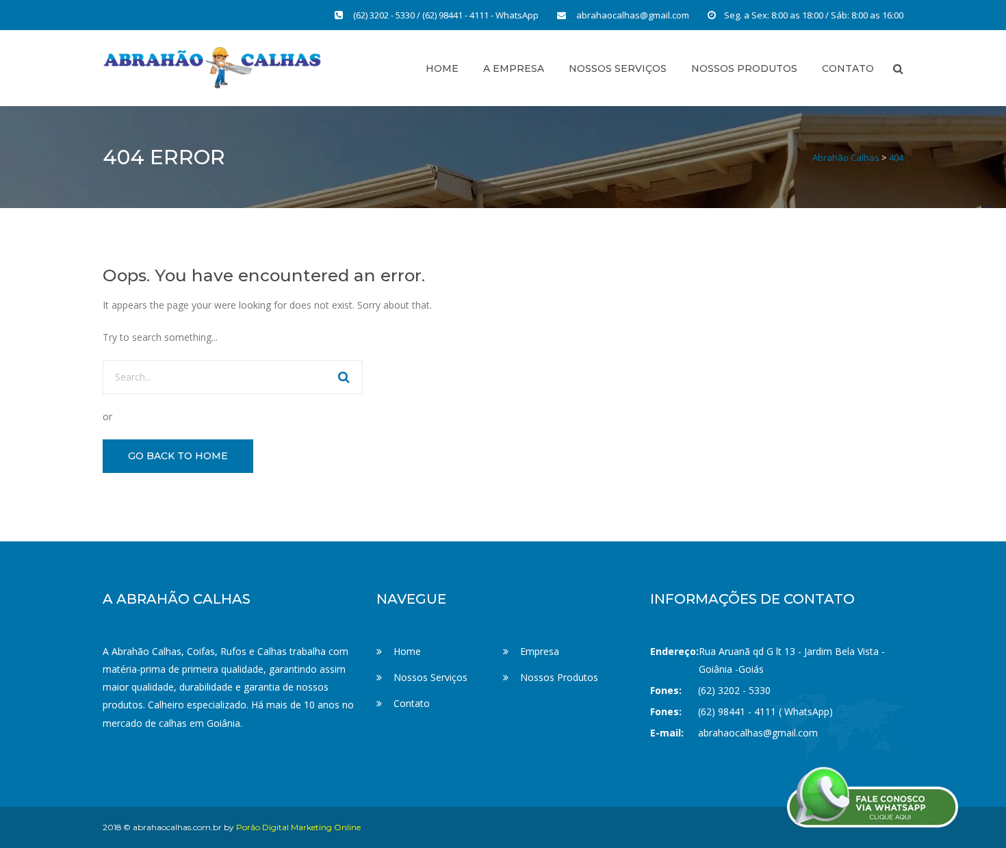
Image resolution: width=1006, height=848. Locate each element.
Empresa (539, 651)
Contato (412, 703)
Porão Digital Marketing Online (298, 827)
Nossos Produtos (744, 68)
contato (848, 68)
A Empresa (513, 68)
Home (442, 68)
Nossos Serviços (618, 68)
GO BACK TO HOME (178, 456)
